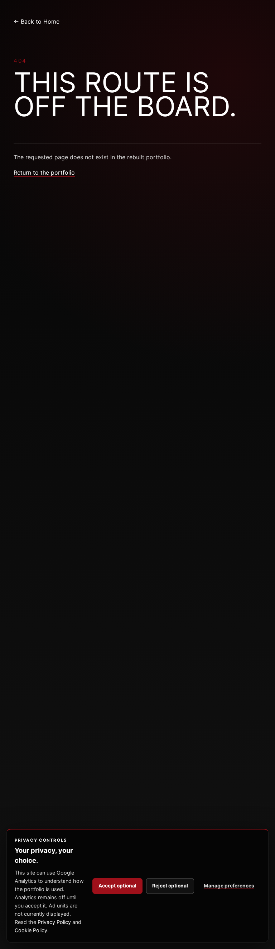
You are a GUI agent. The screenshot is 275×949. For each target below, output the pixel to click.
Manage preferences (229, 886)
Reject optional (170, 886)
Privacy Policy (54, 922)
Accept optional (117, 886)
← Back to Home (36, 21)
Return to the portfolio (44, 172)
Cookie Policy (31, 930)
